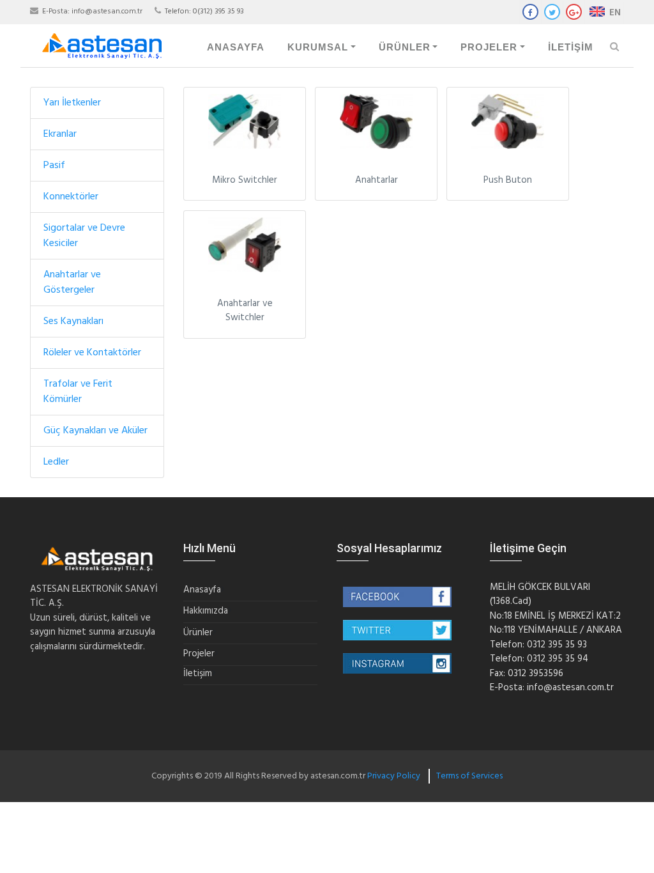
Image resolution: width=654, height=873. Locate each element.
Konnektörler (70, 197)
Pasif (54, 165)
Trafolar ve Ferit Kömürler (77, 392)
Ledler (56, 462)
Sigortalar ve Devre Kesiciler (84, 236)
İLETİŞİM (570, 47)
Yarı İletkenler (72, 103)
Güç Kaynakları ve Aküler (95, 430)
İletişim (197, 674)
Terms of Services (469, 776)
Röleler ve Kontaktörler (92, 352)
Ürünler (198, 633)
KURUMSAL (317, 47)
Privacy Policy (393, 776)
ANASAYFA (235, 47)
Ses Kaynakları (73, 321)
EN (614, 12)
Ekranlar (60, 134)
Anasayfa (202, 590)
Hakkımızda (205, 611)
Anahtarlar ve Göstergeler (72, 282)
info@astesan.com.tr (107, 11)
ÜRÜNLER (404, 47)
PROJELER (488, 47)
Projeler (199, 654)
